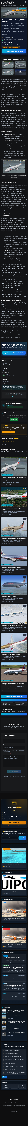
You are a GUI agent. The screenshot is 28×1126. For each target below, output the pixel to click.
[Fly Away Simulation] (12, 2)
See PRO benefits (7, 432)
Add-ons (3, 5)
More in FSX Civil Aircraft (14, 700)
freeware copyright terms (13, 394)
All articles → (14, 1039)
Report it (13, 396)
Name (4, 738)
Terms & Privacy (19, 1102)
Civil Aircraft (22, 5)
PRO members (8, 389)
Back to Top (14, 1111)
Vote (4, 1076)
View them (14, 419)
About (12, 1102)
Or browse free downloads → (14, 825)
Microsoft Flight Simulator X (12, 5)
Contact (7, 1102)
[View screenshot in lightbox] (24, 15)
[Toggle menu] (25, 2)
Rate (13, 37)
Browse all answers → (14, 1002)
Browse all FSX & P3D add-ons (15, 696)
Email (4, 744)
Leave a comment (15, 714)
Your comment (7, 754)
